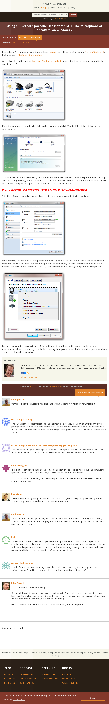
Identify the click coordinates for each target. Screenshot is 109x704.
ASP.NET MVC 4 (68, 678)
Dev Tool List (9, 683)
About (23, 377)
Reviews (13, 42)
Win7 (28, 42)
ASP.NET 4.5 (67, 674)
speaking (71, 7)
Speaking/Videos (49, 674)
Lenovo (52, 51)
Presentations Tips (50, 678)
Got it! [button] (93, 698)
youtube (61, 7)
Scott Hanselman (54, 4)
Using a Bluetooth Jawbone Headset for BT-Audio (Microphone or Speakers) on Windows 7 (54, 28)
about (36, 7)
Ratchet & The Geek (28, 683)
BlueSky (34, 386)
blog (43, 7)
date (64, 18)
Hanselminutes (26, 674)
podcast (51, 7)
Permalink (55, 386)
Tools (21, 42)
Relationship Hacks (70, 683)
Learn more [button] (19, 699)
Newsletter (32, 377)
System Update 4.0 (94, 51)
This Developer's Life (29, 678)
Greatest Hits (9, 678)
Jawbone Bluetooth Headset (46, 61)
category (56, 18)
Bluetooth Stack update (30, 54)
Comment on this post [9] (30, 37)
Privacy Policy (9, 674)
